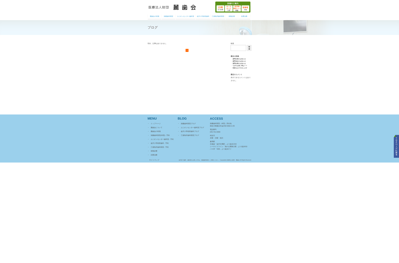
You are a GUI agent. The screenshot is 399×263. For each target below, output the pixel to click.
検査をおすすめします (240, 68)
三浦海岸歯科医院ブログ (190, 135)
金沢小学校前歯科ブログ (190, 131)
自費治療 (154, 155)
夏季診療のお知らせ (239, 59)
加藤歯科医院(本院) (158, 135)
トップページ (156, 123)
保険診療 (154, 151)
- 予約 (167, 135)
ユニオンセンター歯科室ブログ (192, 127)
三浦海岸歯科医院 (157, 147)
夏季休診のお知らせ (239, 61)
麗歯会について (156, 127)
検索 (232, 43)
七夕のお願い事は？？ (240, 65)
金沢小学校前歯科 (157, 143)
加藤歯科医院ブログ (188, 123)
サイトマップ (154, 160)
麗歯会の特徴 (156, 131)
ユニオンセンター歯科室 (160, 139)
